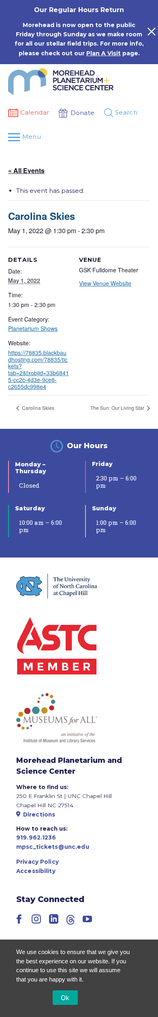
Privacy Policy (37, 861)
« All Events (26, 170)
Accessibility (36, 871)
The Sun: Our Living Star (117, 407)
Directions (39, 814)
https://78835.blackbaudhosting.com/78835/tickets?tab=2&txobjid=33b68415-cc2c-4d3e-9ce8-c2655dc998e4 (38, 370)
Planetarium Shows (33, 328)
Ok (65, 998)
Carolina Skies (37, 407)
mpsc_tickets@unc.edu (52, 847)
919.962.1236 (36, 837)
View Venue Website (105, 283)
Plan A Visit (103, 53)
